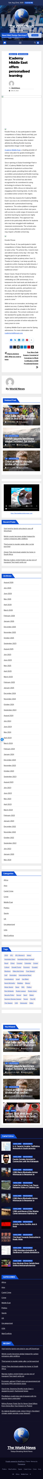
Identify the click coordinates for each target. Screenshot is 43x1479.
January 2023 (9, 821)
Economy (26, 967)
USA (5, 930)
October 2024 (9, 704)
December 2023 (10, 760)
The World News (21, 26)
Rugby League (21, 991)
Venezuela (23, 1003)
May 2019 (7, 860)
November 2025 (10, 632)
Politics (6, 908)
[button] (35, 43)
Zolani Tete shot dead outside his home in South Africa (21, 1116)
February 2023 (9, 815)
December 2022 (10, 826)
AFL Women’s (20, 955)
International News (25, 975)
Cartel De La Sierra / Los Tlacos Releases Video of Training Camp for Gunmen (26, 1187)
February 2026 (9, 616)
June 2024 (8, 727)
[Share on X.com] (15, 340)
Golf (5, 975)
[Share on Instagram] (23, 340)
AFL (11, 955)
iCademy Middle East (13, 150)
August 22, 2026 (13, 1048)
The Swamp (8, 1003)
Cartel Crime (8, 891)
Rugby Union (32, 991)
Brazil (6, 963)
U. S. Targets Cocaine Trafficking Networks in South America (26, 1147)
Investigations (9, 979)
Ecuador (35, 967)
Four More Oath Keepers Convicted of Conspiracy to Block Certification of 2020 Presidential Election (30, 358)
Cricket (35, 963)
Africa (6, 880)
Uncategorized (23, 54)
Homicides (13, 975)
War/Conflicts (9, 935)
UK (6, 412)
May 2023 (7, 799)
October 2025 (9, 638)
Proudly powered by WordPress (15, 1461)
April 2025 (8, 671)
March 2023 (8, 810)
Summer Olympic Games (12, 999)
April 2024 (8, 738)
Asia (5, 886)
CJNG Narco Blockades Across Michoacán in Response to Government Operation (25, 1200)
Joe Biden (25, 979)
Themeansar (21, 1464)
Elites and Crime (18, 971)
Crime (6, 897)
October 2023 (9, 771)
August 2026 (8, 582)
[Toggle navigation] (20, 42)
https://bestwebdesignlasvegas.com (21, 513)
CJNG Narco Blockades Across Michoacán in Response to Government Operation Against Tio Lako (26, 1175)
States (31, 995)
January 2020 (9, 854)
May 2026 (7, 599)
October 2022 (9, 838)
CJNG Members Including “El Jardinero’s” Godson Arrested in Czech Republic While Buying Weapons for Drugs (26, 1253)
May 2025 (7, 666)
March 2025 (8, 677)
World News (15, 88)
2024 (6, 955)
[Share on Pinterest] (27, 340)
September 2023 (10, 776)
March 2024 (8, 743)
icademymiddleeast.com (14, 333)
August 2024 (8, 715)
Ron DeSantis (9, 991)
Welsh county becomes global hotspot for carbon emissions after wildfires (20, 441)
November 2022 (10, 832)
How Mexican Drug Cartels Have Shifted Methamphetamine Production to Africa (26, 1265)
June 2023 (8, 793)
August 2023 (8, 782)
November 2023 (10, 765)
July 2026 (7, 588)
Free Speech (30, 971)
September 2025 (10, 643)
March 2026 (8, 610)
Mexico (27, 983)
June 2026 (8, 593)
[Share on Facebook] (11, 340)
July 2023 (7, 788)
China (12, 963)
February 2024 (9, 749)
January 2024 (9, 754)
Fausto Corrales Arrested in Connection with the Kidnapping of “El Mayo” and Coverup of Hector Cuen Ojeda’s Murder (26, 1162)
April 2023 (8, 804)
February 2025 (9, 682)
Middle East (13, 54)
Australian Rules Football (26, 959)
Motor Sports (8, 987)
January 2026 (9, 621)
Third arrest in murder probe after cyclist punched (18, 464)
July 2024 (7, 721)
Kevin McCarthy (9, 983)
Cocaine (19, 963)
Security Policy (9, 995)
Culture (6, 967)
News (17, 987)
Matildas (20, 983)
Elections (7, 971)
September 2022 (10, 843)
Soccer (18, 995)
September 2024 (10, 710)
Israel (18, 979)
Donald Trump (16, 967)
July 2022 (7, 849)
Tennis (25, 999)
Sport (25, 995)
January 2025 (9, 688)
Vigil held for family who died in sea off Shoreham (20, 417)
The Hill (32, 999)
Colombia (28, 963)
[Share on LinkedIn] (19, 340)
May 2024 (7, 732)
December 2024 (10, 693)
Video (31, 1003)
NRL (23, 987)
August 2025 (8, 649)
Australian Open (9, 959)
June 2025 (8, 660)
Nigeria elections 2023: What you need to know (13, 356)
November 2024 (10, 699)
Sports (6, 913)
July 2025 (7, 654)
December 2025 (10, 627)
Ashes (29, 955)
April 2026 (8, 605)
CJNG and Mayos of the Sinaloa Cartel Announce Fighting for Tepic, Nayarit (25, 1213)
